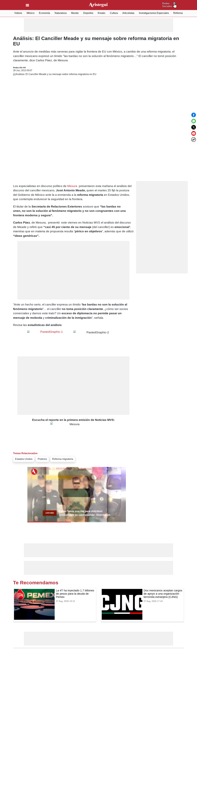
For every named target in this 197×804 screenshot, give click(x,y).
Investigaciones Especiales (154, 13)
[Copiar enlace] (193, 139)
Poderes (42, 459)
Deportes (88, 13)
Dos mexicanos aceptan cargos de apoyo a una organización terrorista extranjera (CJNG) (163, 593)
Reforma (178, 13)
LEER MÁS (49, 513)
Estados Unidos (23, 459)
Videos (18, 13)
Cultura (114, 13)
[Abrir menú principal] (27, 5)
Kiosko (101, 13)
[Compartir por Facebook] (193, 115)
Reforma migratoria (62, 459)
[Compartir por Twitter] (193, 127)
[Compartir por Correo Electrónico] (193, 133)
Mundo (75, 13)
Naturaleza (61, 13)
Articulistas (128, 13)
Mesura (72, 186)
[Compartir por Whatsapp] (193, 121)
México (30, 13)
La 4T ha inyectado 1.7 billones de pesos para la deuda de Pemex (75, 593)
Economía (44, 13)
